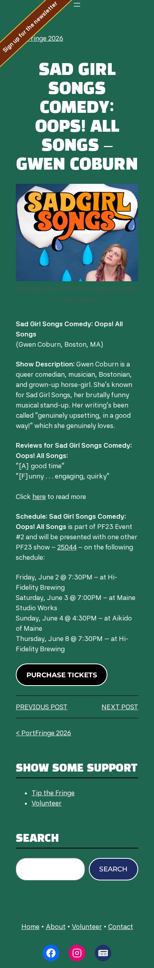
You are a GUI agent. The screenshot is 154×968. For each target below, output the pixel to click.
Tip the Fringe (53, 793)
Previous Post (42, 707)
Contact (120, 927)
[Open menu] (77, 4)
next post (119, 707)
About (56, 927)
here (39, 497)
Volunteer (47, 803)
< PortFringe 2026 (35, 38)
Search (113, 869)
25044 (67, 547)
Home (30, 927)
